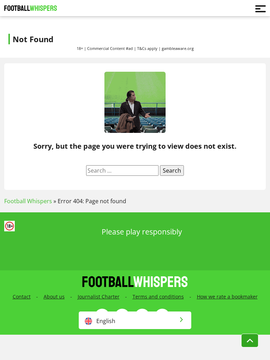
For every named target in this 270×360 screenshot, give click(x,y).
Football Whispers (28, 201)
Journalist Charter (99, 296)
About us (54, 296)
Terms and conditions (158, 296)
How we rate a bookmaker (227, 296)
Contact (22, 296)
